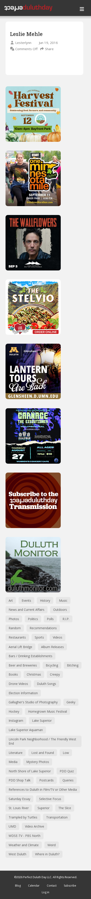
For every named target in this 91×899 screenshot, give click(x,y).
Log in (45, 892)
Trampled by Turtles (23, 817)
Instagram (16, 720)
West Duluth (17, 854)
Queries (68, 780)
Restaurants (17, 637)
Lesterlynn (23, 43)
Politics (33, 619)
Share (49, 49)
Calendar (34, 885)
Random (15, 628)
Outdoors (60, 609)
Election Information (23, 693)
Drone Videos (18, 684)
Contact (52, 885)
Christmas (34, 674)
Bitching (72, 665)
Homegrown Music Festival (47, 711)
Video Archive (34, 826)
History (45, 600)
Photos (14, 619)
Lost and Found (42, 753)
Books (13, 674)
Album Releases (52, 647)
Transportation (57, 817)
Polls (50, 619)
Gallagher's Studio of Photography (33, 702)
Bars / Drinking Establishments (30, 656)
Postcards (46, 780)
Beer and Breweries (23, 665)
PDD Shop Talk (19, 780)
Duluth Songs (46, 684)
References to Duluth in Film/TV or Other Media (43, 789)
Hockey (14, 711)
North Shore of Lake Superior (30, 771)
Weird (51, 845)
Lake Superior (42, 720)
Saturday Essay (19, 799)
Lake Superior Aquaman (26, 730)
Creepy (55, 674)
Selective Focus (50, 799)
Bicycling (52, 665)
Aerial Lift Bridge (20, 647)
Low (66, 753)
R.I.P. (66, 619)
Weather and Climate (24, 845)
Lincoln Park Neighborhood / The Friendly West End (42, 741)
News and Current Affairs (26, 609)
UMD (12, 826)
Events (26, 600)
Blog (18, 885)
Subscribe (70, 885)
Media (13, 762)
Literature (16, 753)
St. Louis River (19, 808)
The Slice (64, 808)
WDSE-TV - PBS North (24, 836)
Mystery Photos (37, 762)
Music (63, 600)
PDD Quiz (67, 771)
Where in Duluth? (47, 854)
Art (11, 600)
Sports (39, 637)
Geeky (70, 702)
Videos (57, 637)
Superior (43, 808)
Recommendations (43, 628)
